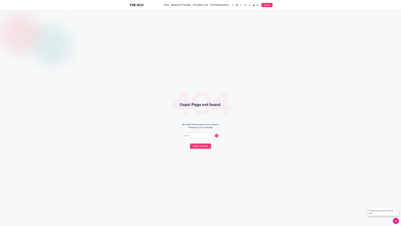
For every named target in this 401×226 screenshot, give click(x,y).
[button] (267, 5)
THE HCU (136, 5)
